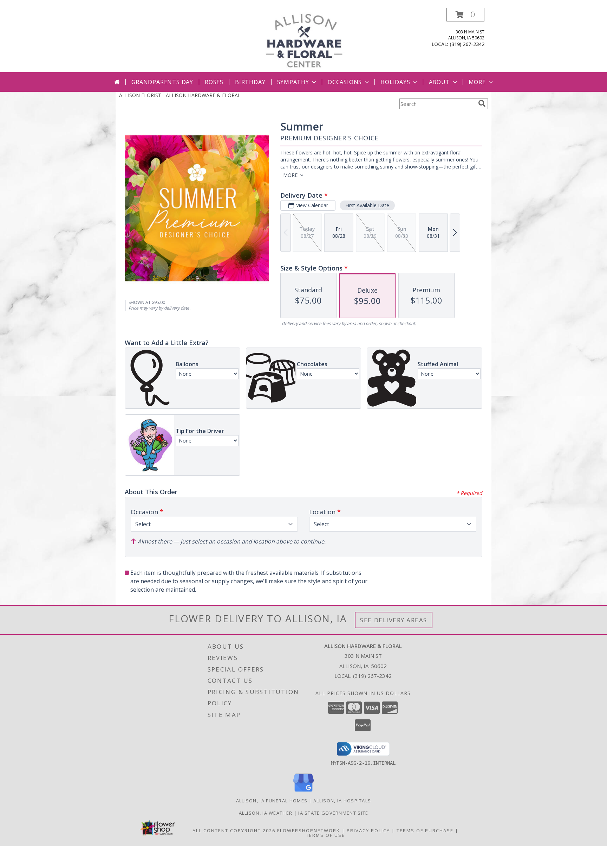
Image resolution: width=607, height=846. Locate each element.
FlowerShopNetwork (308, 830)
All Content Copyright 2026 (233, 830)
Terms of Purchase (425, 830)
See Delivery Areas (393, 620)
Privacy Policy (368, 830)
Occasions (345, 82)
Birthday (250, 82)
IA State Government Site (333, 813)
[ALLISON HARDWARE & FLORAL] (304, 40)
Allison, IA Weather (266, 813)
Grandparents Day (162, 82)
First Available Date (367, 205)
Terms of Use (325, 835)
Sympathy (293, 82)
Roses (214, 82)
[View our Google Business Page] (303, 792)
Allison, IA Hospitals (342, 800)
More (477, 82)
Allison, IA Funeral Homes (272, 800)
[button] (465, 14)
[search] (482, 103)
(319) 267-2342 (467, 44)
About (439, 82)
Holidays (395, 82)
